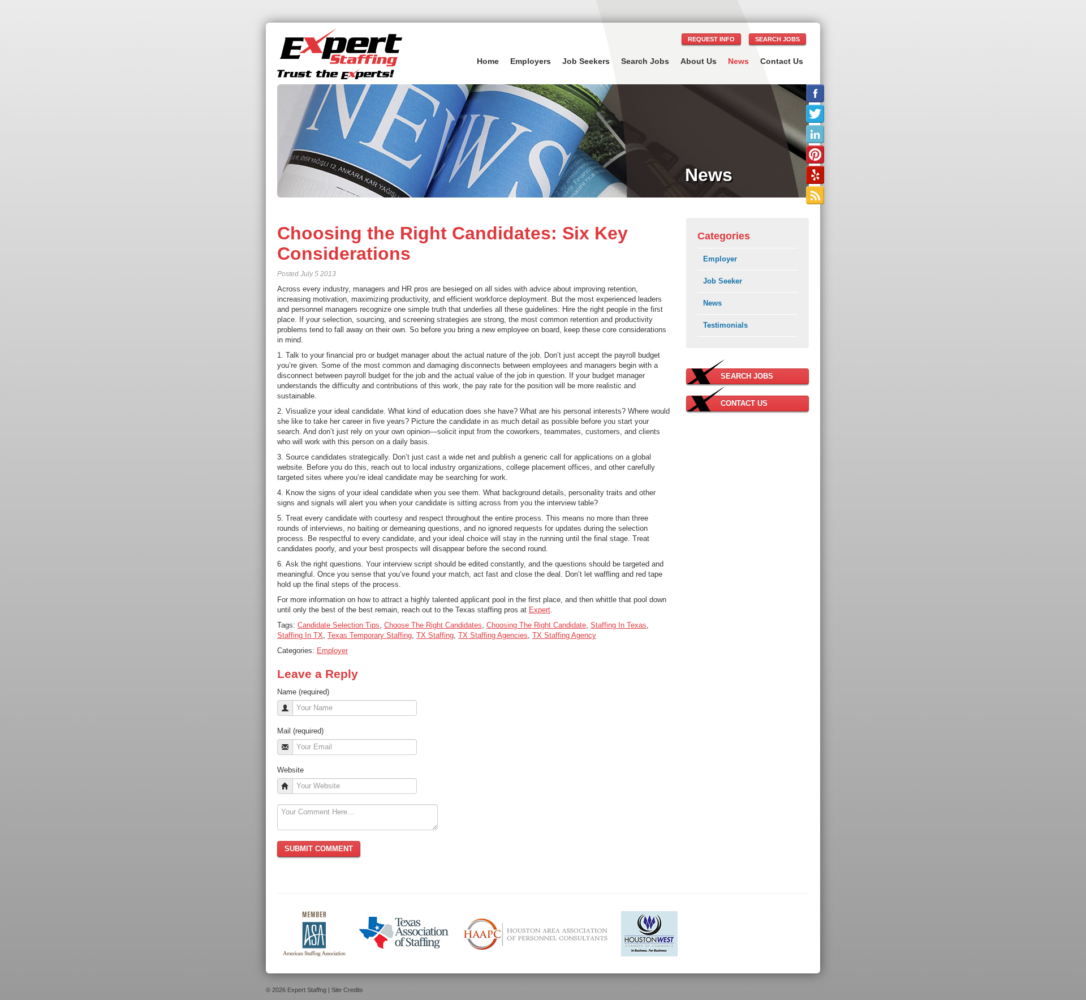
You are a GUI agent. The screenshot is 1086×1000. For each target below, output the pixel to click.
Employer (332, 650)
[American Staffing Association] (314, 933)
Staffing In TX (300, 635)
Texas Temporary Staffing (369, 635)
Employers (530, 61)
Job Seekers (586, 61)
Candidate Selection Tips (339, 625)
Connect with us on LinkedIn (815, 134)
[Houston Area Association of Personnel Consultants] (535, 933)
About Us (698, 61)
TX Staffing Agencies (493, 635)
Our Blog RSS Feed (815, 195)
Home (488, 61)
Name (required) (303, 692)
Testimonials (725, 325)
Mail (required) (300, 731)
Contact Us (781, 61)
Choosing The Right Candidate (536, 625)
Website (290, 770)
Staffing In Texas (619, 625)
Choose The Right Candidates (433, 625)
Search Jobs (777, 39)
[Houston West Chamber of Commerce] (649, 933)
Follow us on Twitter (815, 114)
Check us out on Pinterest (815, 154)
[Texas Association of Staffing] (404, 933)
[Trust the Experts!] (339, 53)
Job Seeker (722, 281)
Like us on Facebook (815, 93)
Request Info (711, 39)
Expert (539, 610)
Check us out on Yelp (815, 175)
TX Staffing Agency (564, 635)
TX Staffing (435, 635)
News (738, 61)
